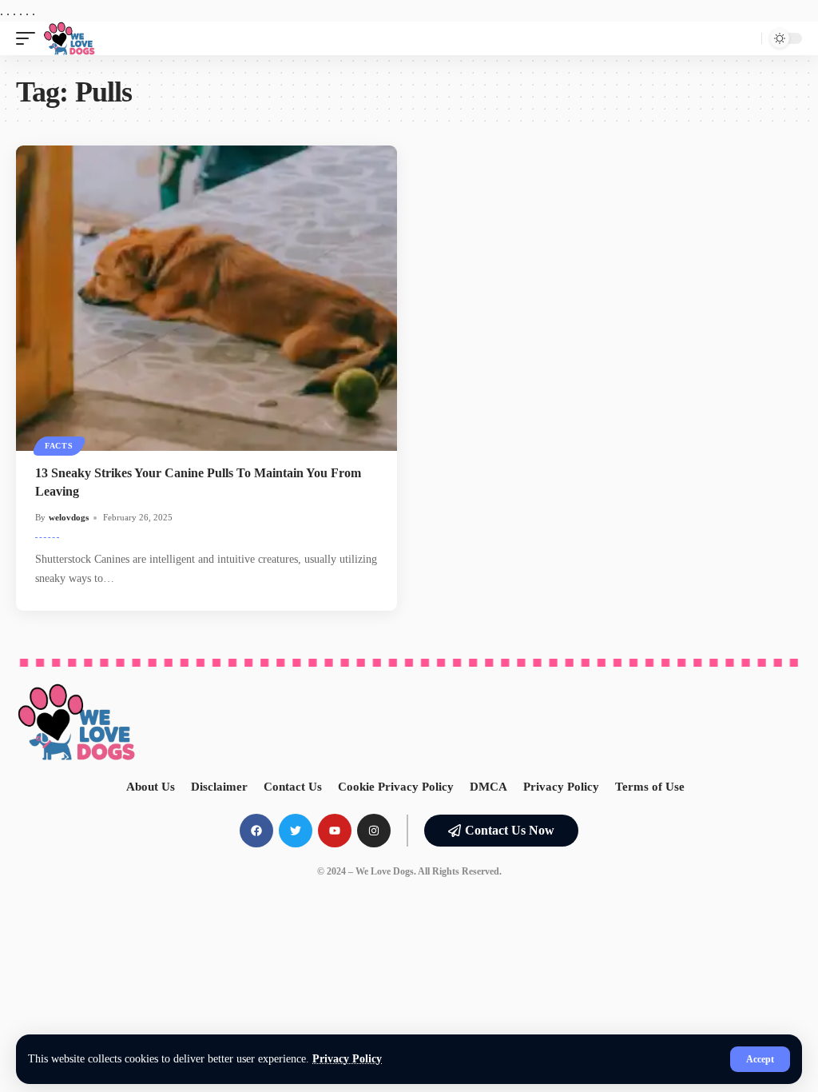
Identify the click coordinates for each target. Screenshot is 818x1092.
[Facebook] (256, 830)
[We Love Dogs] (69, 38)
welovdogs (69, 517)
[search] (745, 38)
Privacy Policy (347, 1059)
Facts (59, 445)
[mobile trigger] (29, 38)
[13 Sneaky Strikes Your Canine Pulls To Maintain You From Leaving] (206, 298)
